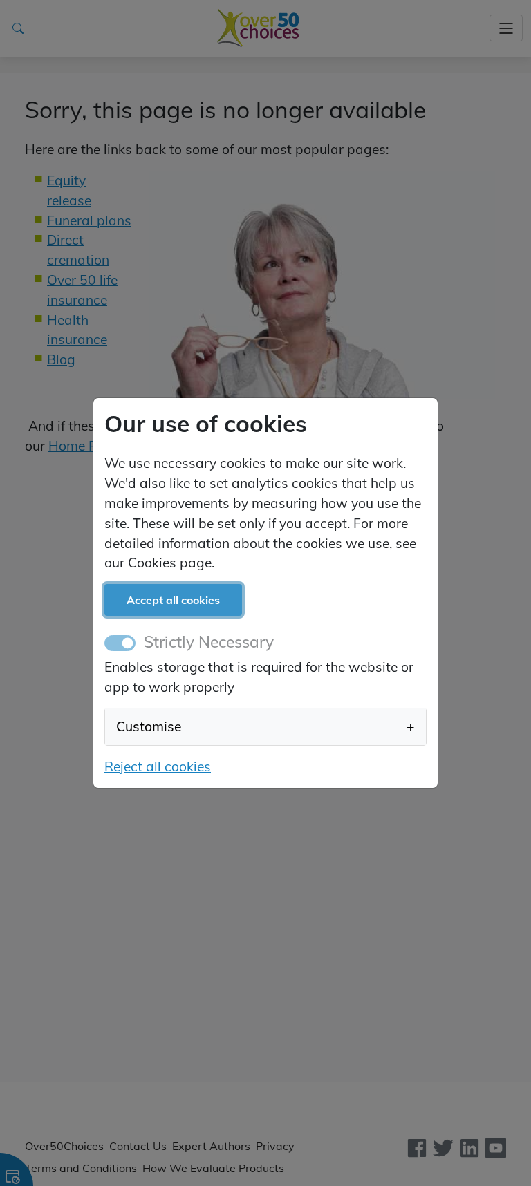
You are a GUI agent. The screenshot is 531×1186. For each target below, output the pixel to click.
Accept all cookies (173, 600)
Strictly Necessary (209, 641)
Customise (265, 726)
